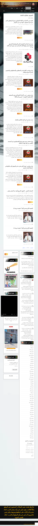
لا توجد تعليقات (20, 24)
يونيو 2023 (32, 406)
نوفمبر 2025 (32, 351)
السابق (32, 247)
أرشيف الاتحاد (30, 66)
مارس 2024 (32, 388)
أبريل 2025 (32, 363)
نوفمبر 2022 (32, 420)
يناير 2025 (32, 369)
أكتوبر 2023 (32, 398)
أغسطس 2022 (31, 426)
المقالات (11, 8)
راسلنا (22, 10)
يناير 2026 (32, 347)
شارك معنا (11, 375)
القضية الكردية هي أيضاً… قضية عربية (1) (23, 228)
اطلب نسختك (15, 369)
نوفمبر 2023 (32, 396)
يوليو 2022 (32, 428)
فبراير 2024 (32, 390)
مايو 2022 (32, 431)
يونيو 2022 (32, 429)
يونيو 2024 (32, 382)
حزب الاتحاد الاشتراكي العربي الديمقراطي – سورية (21, 3)
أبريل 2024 (32, 386)
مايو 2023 (32, 408)
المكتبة (17, 8)
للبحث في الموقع (15, 252)
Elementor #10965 (31, 256)
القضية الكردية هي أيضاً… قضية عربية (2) (23, 208)
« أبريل (32, 455)
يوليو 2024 (32, 381)
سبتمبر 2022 (32, 424)
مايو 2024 (32, 384)
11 (26, 247)
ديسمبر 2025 (32, 349)
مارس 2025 (32, 365)
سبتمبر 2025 (32, 353)
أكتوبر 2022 (32, 422)
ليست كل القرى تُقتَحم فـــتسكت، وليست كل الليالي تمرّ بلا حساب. (26, 318)
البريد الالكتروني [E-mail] (13, 362)
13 (24, 247)
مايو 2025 (32, 361)
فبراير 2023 (32, 414)
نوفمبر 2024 (32, 373)
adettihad (25, 24)
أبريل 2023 (32, 410)
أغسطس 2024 (31, 379)
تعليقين (22, 99)
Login (34, 0)
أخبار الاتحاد (30, 40)
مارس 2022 (32, 435)
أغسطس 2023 (31, 402)
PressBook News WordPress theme (29, 524)
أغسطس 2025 (31, 355)
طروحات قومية (31, 10)
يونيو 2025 (32, 359)
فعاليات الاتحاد (28, 8)
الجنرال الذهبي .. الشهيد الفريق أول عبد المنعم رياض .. (20, 191)
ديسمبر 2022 (32, 418)
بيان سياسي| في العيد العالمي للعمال (24, 120)
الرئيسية (33, 8)
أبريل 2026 (32, 345)
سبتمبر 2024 (32, 377)
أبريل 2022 (32, 433)
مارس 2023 (32, 412)
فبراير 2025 (32, 367)
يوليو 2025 (32, 357)
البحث (6, 254)
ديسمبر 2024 (32, 371)
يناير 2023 (32, 416)
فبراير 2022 (32, 437)
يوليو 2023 (32, 404)
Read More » (19, 37)
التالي (23, 247)
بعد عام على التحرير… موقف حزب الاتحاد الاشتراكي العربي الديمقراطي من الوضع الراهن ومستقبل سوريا (26, 331)
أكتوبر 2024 (32, 375)
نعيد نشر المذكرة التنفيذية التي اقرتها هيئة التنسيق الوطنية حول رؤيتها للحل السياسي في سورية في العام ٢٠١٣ (20, 45)
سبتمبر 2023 (32, 400)
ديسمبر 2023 (32, 394)
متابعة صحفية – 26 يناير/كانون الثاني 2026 (27, 270)
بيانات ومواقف (30, 91)
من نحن (25, 10)
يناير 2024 (32, 392)
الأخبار (22, 8)
